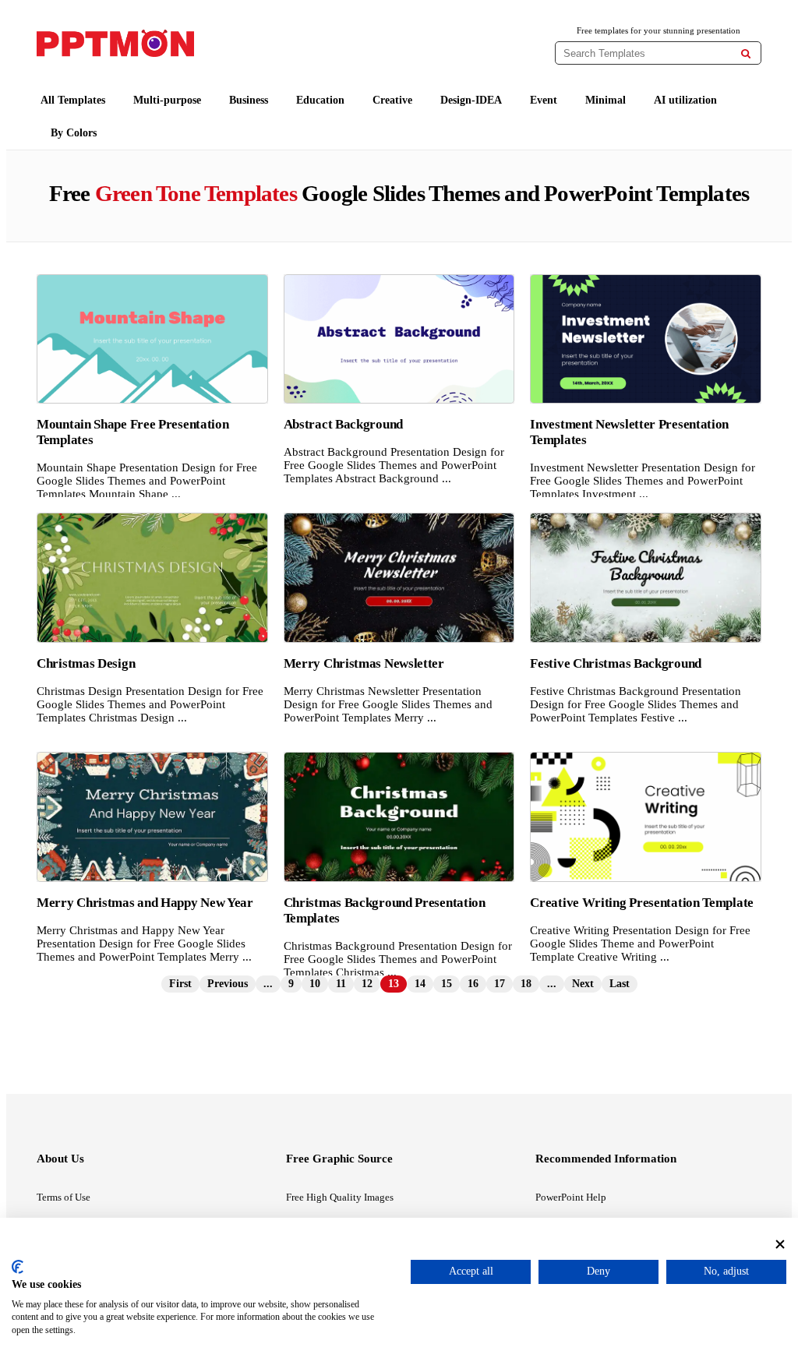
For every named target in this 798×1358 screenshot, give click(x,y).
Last (619, 983)
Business (248, 100)
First (180, 983)
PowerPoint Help (570, 1197)
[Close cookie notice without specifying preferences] (780, 1245)
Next (583, 983)
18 (526, 983)
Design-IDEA (471, 100)
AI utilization (685, 100)
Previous (227, 983)
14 (420, 983)
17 (499, 983)
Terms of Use (63, 1197)
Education (320, 100)
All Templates (73, 100)
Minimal (605, 100)
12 (367, 983)
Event (543, 100)
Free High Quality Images (340, 1197)
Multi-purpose (167, 100)
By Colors (74, 133)
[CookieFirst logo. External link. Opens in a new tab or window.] (17, 1267)
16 (473, 983)
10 (314, 983)
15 (446, 983)
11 (341, 983)
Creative (392, 100)
